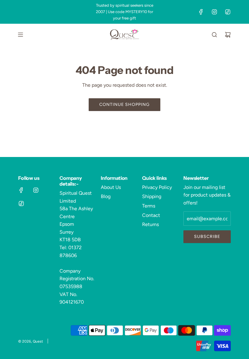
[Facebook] (201, 12)
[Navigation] (20, 34)
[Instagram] (214, 12)
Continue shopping (124, 104)
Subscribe (207, 236)
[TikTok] (227, 12)
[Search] (214, 34)
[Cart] (227, 34)
